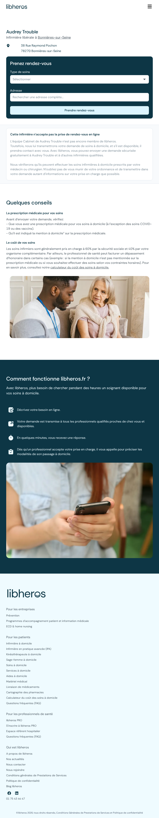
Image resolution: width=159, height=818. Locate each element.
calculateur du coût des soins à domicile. (79, 267)
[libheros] (16, 6)
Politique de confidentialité (128, 812)
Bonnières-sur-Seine (54, 37)
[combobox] (79, 79)
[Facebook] (9, 793)
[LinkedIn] (17, 793)
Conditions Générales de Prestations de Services (83, 812)
